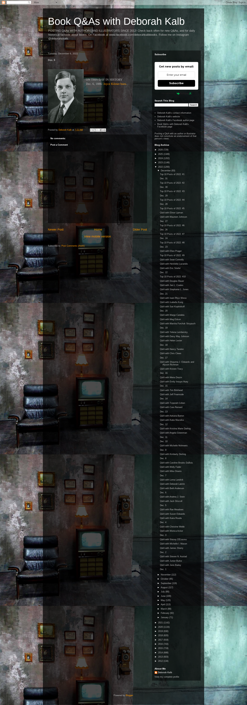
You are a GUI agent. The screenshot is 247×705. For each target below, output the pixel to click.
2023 (160, 162)
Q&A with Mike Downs (171, 471)
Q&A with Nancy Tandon (172, 349)
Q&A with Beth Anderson (172, 488)
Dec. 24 (164, 238)
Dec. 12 (164, 424)
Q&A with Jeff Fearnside (172, 394)
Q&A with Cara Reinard (171, 407)
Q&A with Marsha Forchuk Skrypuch (177, 323)
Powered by (168, 93)
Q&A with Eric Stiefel (170, 268)
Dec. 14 (164, 398)
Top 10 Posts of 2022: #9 (172, 255)
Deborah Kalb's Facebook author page (175, 120)
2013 (160, 657)
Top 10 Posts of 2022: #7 (172, 234)
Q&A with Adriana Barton (172, 416)
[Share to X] (98, 130)
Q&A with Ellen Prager (171, 251)
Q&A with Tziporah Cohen (172, 403)
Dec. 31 (164, 178)
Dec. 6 (163, 492)
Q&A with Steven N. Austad (173, 556)
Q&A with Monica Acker (171, 531)
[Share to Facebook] (101, 130)
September (166, 583)
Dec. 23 (164, 247)
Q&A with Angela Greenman (173, 433)
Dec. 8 (163, 458)
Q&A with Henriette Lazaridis (174, 264)
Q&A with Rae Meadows (171, 509)
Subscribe (176, 83)
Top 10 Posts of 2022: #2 (172, 183)
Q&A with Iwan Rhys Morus (173, 298)
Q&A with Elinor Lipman (171, 212)
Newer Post (56, 229)
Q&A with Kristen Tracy (171, 369)
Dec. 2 (163, 552)
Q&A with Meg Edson (170, 319)
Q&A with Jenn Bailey (170, 565)
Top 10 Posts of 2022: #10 (173, 276)
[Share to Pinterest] (104, 130)
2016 (160, 644)
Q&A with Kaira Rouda (171, 518)
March (164, 609)
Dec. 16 (164, 373)
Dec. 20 (164, 310)
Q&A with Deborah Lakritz (172, 484)
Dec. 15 (164, 386)
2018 (160, 635)
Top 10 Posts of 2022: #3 (172, 191)
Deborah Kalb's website (168, 116)
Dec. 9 (163, 450)
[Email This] (91, 130)
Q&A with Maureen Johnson (173, 217)
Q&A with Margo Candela (172, 315)
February (165, 613)
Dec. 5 (163, 505)
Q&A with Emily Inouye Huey (174, 381)
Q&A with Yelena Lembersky (174, 332)
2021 (160, 622)
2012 (160, 661)
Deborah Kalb (165, 672)
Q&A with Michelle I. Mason (173, 543)
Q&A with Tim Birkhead (171, 390)
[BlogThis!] (94, 130)
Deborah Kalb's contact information (174, 113)
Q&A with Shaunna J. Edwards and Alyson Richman (177, 363)
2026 (160, 149)
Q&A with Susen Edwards (172, 514)
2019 (160, 631)
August (164, 587)
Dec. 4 (163, 522)
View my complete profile (167, 677)
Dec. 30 (164, 187)
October (165, 579)
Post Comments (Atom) (73, 246)
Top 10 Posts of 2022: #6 (172, 225)
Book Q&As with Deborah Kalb (116, 21)
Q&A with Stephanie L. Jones (174, 289)
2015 (160, 648)
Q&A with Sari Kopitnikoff (172, 306)
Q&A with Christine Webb (172, 526)
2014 (160, 652)
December (166, 170)
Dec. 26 (164, 229)
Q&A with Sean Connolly (172, 259)
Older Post (140, 229)
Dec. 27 (164, 221)
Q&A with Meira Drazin (171, 377)
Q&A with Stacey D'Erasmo (173, 539)
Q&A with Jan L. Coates (171, 285)
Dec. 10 (164, 441)
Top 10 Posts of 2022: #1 (172, 174)
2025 (160, 154)
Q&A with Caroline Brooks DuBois (176, 462)
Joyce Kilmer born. (115, 83)
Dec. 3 (163, 535)
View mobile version (97, 236)
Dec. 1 (163, 569)
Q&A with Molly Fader (170, 467)
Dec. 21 (164, 294)
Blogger (129, 695)
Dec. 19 (164, 327)
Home (98, 229)
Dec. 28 (164, 204)
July (163, 591)
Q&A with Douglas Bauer (172, 281)
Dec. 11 (163, 437)
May (163, 600)
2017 (160, 640)
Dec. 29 (164, 195)
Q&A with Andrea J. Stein (172, 496)
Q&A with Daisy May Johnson (174, 336)
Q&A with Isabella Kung (171, 302)
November (166, 574)
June (163, 596)
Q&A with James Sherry (171, 548)
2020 (160, 627)
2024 (160, 158)
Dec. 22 (164, 272)
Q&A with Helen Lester (171, 340)
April (163, 604)
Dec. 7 (163, 475)
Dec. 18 (164, 345)
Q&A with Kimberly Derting (173, 454)
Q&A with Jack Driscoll (171, 501)
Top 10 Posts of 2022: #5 (172, 208)
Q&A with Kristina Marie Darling (175, 428)
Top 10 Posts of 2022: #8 (172, 242)
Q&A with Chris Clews (170, 353)
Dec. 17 (164, 357)
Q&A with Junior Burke (171, 561)
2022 (160, 167)
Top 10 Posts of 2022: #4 (172, 200)
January (165, 617)
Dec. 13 (164, 411)
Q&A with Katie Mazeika (172, 420)
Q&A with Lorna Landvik (171, 479)
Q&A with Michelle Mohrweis (174, 445)
